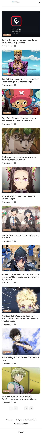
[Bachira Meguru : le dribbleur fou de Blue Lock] (21, 341)
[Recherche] (39, 3)
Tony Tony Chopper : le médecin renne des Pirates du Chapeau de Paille (19, 119)
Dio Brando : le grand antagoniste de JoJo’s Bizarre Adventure (19, 158)
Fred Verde (8, 46)
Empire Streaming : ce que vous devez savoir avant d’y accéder (19, 41)
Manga (7, 152)
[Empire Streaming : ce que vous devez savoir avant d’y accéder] (21, 24)
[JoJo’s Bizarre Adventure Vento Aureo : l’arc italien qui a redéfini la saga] (21, 63)
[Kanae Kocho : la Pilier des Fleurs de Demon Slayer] (21, 180)
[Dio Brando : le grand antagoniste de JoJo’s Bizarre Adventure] (21, 141)
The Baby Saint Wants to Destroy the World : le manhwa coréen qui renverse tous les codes (20, 318)
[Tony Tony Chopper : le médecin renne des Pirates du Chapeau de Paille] (21, 102)
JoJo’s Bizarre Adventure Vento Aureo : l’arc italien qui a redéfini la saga (20, 80)
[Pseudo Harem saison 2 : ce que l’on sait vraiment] (21, 219)
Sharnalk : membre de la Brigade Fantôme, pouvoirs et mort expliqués (19, 397)
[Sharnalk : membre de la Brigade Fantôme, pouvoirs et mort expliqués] (21, 380)
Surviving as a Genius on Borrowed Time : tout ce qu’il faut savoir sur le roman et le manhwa (21, 277)
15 (26, 408)
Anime (7, 34)
